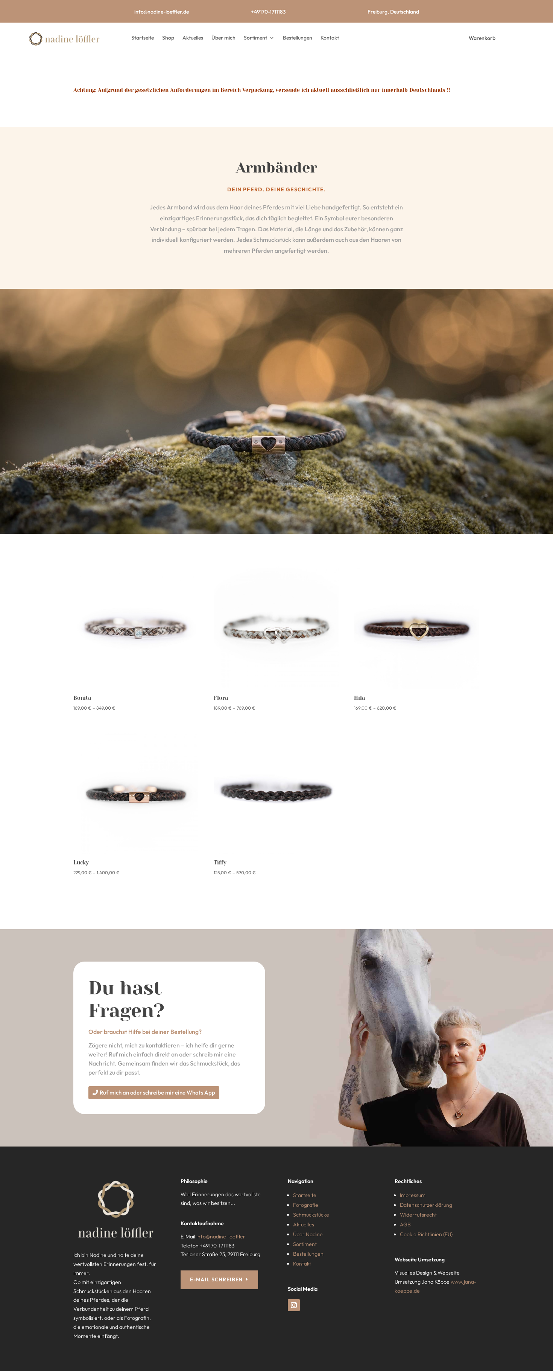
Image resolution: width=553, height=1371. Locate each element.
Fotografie (305, 1205)
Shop (168, 38)
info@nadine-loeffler (220, 1236)
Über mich (223, 38)
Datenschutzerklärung (426, 1205)
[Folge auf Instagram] (294, 1305)
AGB (405, 1224)
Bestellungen (297, 38)
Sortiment (255, 38)
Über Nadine (308, 1234)
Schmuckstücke (311, 1214)
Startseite (142, 38)
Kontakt (330, 38)
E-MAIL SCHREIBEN (216, 1279)
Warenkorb (482, 38)
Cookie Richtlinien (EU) (426, 1234)
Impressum (412, 1195)
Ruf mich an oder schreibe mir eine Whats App (157, 1092)
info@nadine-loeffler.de (161, 11)
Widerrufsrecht (418, 1214)
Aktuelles (192, 38)
